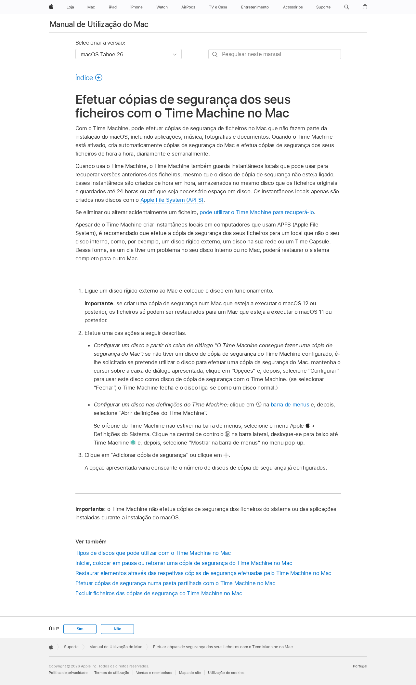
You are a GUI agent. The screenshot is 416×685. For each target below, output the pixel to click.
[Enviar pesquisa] (215, 54)
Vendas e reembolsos (154, 672)
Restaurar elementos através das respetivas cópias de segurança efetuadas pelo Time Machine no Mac (203, 573)
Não (117, 629)
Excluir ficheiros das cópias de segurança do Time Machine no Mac (158, 593)
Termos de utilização (111, 672)
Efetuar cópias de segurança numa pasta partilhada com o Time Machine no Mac (175, 583)
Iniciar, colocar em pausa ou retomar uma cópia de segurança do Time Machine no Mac (183, 563)
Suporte (71, 647)
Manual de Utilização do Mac (99, 24)
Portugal (360, 666)
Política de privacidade (68, 672)
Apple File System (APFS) (171, 200)
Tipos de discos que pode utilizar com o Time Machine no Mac (153, 553)
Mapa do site (190, 672)
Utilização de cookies (226, 672)
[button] (347, 7)
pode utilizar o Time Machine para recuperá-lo (257, 212)
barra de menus (290, 404)
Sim (80, 629)
